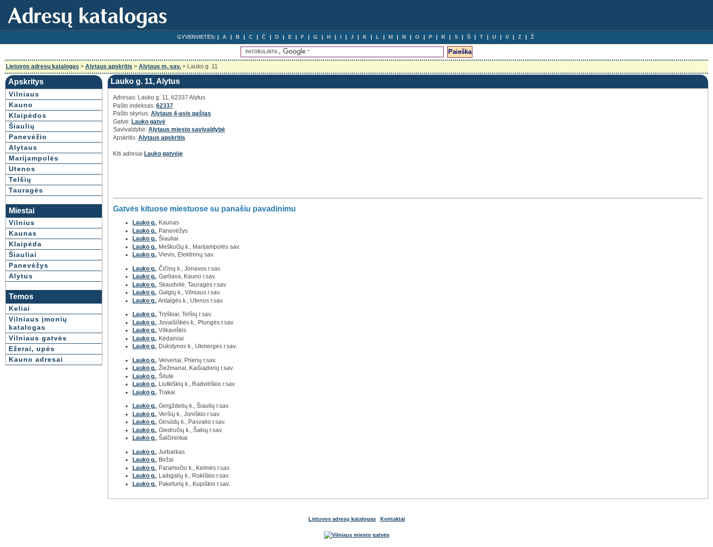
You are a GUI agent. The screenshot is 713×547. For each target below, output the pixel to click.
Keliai (19, 308)
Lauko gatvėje (163, 153)
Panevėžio (28, 137)
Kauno (21, 105)
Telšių (20, 179)
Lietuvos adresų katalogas (42, 66)
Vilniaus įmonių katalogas (38, 323)
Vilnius (22, 222)
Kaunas (23, 233)
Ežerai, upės (32, 349)
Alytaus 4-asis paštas (181, 113)
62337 (164, 105)
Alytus (21, 276)
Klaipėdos (28, 115)
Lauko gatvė (148, 121)
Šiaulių (22, 126)
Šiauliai (23, 254)
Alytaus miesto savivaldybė (186, 129)
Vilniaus (24, 94)
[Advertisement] (226, 180)
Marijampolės (34, 158)
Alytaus (23, 147)
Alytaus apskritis (108, 66)
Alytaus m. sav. (160, 66)
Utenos (22, 169)
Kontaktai (392, 519)
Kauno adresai (36, 359)
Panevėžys (29, 265)
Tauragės (26, 190)
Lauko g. (144, 222)
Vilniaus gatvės (38, 338)
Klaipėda (25, 244)
